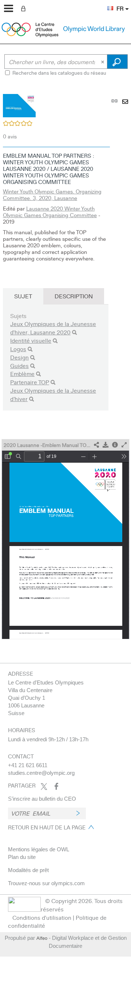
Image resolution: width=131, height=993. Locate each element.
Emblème (22, 373)
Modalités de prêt (28, 870)
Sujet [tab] (23, 296)
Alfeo (41, 938)
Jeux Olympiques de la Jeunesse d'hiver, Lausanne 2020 (53, 327)
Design (19, 357)
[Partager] (96, 445)
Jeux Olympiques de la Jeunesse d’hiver (53, 394)
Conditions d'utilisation (41, 917)
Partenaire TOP (29, 382)
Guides (19, 365)
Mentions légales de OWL (38, 849)
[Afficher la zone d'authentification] (24, 8)
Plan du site (22, 857)
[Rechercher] (74, 332)
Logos (18, 349)
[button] (106, 4)
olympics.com (68, 883)
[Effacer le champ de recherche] (103, 61)
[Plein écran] (124, 445)
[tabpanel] (65, 362)
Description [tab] (74, 296)
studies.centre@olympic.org (41, 773)
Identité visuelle (30, 340)
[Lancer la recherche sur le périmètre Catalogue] (117, 61)
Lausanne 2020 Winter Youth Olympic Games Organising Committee (50, 211)
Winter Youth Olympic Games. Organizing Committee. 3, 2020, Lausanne (52, 194)
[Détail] (115, 445)
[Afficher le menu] (8, 8)
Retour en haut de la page (47, 827)
